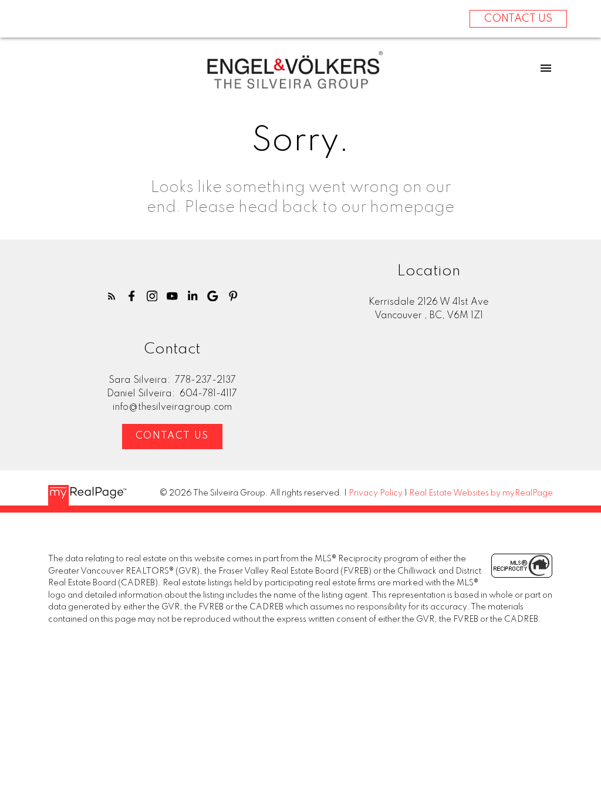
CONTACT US (518, 19)
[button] (111, 296)
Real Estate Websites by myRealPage (481, 493)
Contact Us (172, 436)
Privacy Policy (376, 493)
